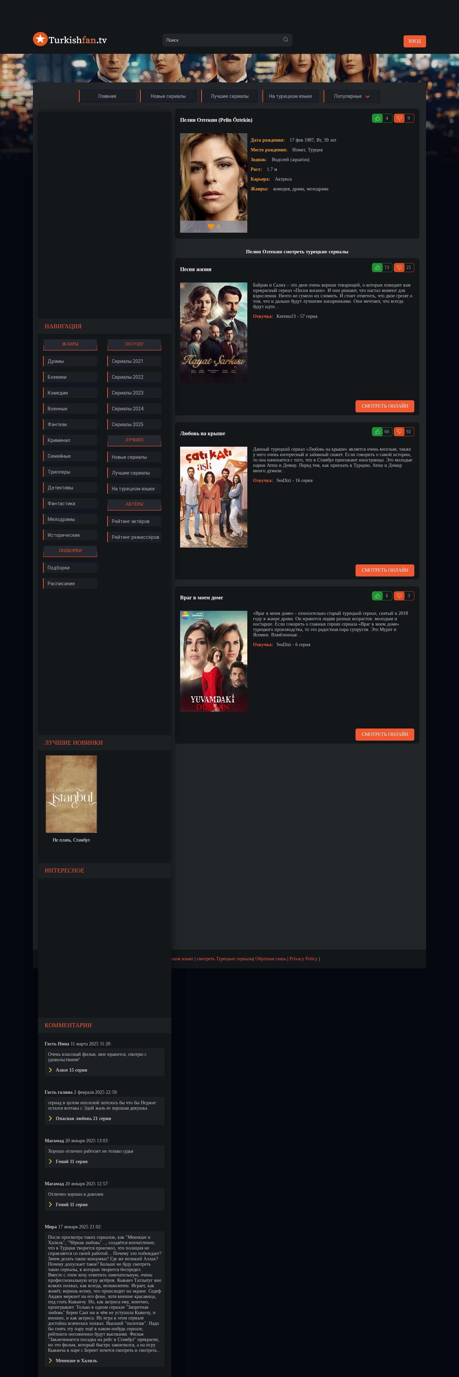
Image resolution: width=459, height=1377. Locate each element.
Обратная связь (270, 958)
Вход (415, 41)
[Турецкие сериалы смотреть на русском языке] (70, 44)
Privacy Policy (304, 958)
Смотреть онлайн (385, 406)
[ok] (285, 40)
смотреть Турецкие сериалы (225, 958)
